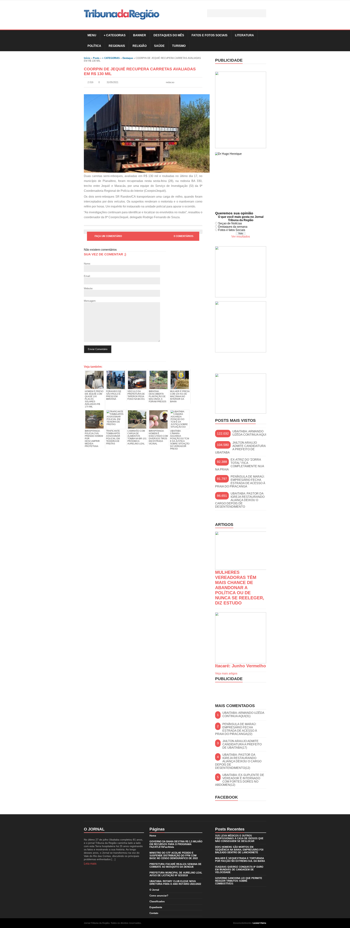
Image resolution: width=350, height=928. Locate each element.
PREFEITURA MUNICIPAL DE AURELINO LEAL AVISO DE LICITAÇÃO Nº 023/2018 (175, 874)
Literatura (244, 35)
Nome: (87, 263)
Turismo (179, 45)
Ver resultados (240, 236)
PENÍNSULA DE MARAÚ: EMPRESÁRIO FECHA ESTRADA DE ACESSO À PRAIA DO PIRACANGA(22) (236, 729)
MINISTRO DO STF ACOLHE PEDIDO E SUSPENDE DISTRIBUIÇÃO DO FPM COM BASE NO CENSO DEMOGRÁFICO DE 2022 (173, 855)
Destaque (127, 58)
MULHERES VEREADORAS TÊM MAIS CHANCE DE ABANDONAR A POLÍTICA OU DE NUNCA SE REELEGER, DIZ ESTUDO (239, 587)
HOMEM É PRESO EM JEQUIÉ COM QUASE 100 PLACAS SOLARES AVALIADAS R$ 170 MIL (94, 399)
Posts (96, 58)
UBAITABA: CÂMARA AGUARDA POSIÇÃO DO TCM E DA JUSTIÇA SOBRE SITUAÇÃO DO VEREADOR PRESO (179, 440)
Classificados (157, 901)
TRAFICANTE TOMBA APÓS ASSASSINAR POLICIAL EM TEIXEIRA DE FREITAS (113, 437)
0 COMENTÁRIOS (183, 236)
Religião (140, 45)
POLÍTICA (94, 45)
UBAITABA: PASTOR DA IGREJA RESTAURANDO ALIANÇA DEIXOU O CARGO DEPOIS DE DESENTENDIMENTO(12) (238, 761)
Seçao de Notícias (230, 223)
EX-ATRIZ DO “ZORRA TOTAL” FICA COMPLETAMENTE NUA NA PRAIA (239, 464)
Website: (88, 288)
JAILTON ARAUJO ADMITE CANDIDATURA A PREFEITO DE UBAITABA (240, 447)
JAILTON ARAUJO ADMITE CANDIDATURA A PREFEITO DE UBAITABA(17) (242, 744)
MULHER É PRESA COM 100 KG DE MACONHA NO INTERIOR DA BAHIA (179, 396)
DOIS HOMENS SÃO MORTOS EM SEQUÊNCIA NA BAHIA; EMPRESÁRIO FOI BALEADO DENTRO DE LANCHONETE (239, 850)
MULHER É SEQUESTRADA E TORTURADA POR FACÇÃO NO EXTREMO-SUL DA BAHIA (240, 859)
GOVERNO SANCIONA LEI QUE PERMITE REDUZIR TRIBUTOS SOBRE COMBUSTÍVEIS (238, 881)
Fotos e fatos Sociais (231, 229)
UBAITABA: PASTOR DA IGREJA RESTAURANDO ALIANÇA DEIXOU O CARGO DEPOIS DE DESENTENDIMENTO (240, 500)
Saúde (159, 45)
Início (87, 58)
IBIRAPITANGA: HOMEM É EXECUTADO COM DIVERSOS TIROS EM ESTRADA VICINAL (158, 437)
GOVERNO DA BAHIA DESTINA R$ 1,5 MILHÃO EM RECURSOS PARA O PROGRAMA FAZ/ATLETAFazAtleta (175, 844)
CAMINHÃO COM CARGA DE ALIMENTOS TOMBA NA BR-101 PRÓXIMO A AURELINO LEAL (137, 437)
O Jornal (154, 889)
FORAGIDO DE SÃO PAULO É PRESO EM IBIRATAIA (113, 395)
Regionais (117, 45)
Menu (92, 35)
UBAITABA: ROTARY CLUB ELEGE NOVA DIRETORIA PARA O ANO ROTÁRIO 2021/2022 (175, 882)
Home (152, 835)
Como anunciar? (158, 895)
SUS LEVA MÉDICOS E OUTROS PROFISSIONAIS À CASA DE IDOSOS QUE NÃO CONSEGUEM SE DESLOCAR (239, 838)
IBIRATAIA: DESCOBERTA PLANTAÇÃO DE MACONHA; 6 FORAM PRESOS (157, 396)
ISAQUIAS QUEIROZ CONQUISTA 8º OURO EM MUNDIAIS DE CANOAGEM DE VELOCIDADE (239, 869)
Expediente (155, 907)
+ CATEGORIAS (115, 35)
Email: (87, 276)
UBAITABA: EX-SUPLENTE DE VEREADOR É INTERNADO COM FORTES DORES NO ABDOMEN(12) (239, 779)
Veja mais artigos (226, 673)
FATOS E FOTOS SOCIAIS (210, 35)
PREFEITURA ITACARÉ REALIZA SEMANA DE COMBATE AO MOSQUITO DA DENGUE (175, 865)
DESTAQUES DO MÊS (168, 35)
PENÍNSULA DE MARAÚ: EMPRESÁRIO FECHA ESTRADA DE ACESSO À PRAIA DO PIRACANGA (240, 481)
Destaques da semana (232, 226)
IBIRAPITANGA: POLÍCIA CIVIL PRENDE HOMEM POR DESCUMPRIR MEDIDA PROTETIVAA (94, 439)
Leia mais (90, 863)
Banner (139, 35)
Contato (153, 913)
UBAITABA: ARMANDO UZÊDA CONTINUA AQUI (249, 433)
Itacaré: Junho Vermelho (240, 665)
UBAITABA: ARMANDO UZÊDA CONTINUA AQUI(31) (243, 714)
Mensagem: (90, 300)
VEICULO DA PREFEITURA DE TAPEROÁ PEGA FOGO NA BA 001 (136, 395)
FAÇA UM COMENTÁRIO (108, 236)
